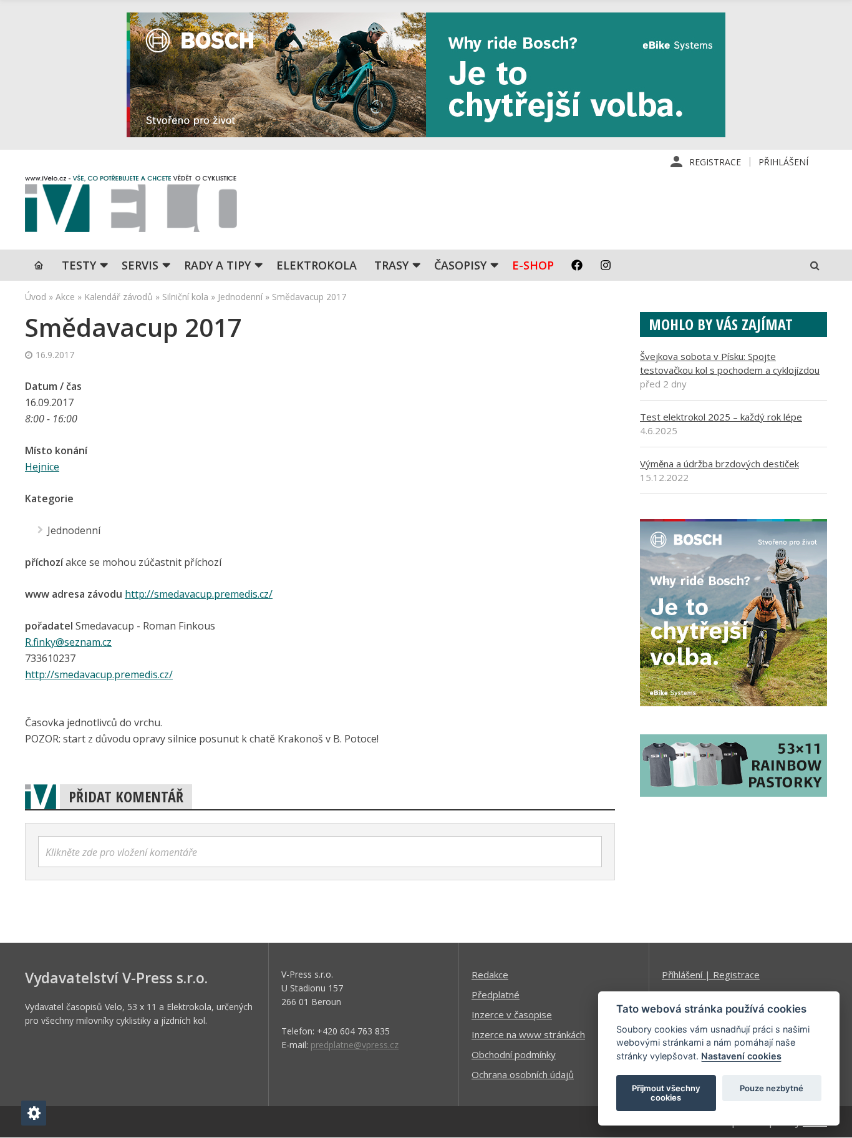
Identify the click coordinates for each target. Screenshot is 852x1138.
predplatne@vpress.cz (355, 1045)
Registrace (715, 162)
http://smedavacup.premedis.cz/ (199, 594)
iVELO (131, 206)
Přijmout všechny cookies (666, 1093)
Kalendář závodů (118, 297)
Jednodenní (240, 297)
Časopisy (460, 265)
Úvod (35, 297)
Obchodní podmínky (514, 1054)
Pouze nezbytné (771, 1088)
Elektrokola (316, 265)
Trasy (391, 265)
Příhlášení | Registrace (711, 974)
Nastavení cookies (741, 1056)
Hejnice (42, 467)
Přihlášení (783, 162)
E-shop (533, 265)
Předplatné (496, 994)
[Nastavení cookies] (33, 1113)
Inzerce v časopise (512, 1014)
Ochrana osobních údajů (523, 1074)
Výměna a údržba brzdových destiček (719, 463)
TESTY (79, 265)
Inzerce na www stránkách (528, 1034)
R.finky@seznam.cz (68, 642)
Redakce (490, 974)
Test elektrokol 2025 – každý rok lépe (721, 417)
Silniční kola (185, 297)
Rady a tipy (217, 265)
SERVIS (140, 265)
